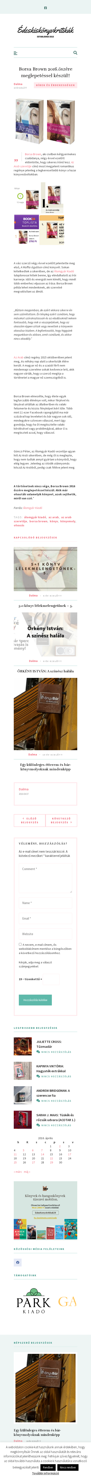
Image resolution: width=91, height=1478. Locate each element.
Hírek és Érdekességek (55, 85)
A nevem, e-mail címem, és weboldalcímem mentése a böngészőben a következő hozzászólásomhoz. (45, 949)
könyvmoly (67, 521)
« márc (18, 1172)
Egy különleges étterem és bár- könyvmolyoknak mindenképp (45, 767)
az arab (53, 517)
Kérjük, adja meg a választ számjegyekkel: (35, 964)
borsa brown (38, 521)
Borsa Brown (33, 154)
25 (15, 1162)
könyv (54, 521)
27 (33, 1162)
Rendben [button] (48, 1467)
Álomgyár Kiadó (64, 271)
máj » (27, 1172)
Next (71, 1300)
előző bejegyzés (30, 820)
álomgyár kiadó (35, 517)
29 (51, 1162)
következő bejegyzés (61, 820)
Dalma (18, 84)
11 (15, 1154)
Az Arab (18, 357)
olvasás (19, 525)
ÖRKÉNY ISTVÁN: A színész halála (45, 671)
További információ (45, 1473)
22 (51, 1158)
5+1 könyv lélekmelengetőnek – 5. (45, 606)
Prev (19, 1300)
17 (69, 1154)
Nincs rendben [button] (68, 1467)
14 (42, 1154)
